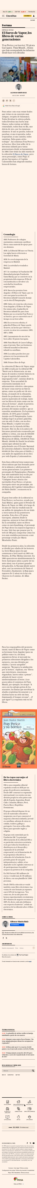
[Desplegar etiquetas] (33, 947)
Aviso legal (16, 1168)
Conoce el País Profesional (18, 1127)
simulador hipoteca (18, 1104)
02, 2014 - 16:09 (18, 95)
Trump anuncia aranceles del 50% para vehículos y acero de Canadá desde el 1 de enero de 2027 (18, 1055)
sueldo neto (29, 1104)
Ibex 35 (5, 11)
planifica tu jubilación (7, 1112)
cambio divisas (18, 1111)
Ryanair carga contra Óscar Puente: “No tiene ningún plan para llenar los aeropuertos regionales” (18, 1041)
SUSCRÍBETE (27, 16)
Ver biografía (15, 924)
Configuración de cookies (8, 1170)
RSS (13, 1172)
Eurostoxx (11, 1075)
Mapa (9, 1172)
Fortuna (7, 25)
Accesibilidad (30, 1170)
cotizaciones (7, 1119)
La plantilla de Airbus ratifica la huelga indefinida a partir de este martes (17, 1034)
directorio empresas (29, 1111)
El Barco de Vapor (21, 154)
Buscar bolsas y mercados (11, 1065)
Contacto (10, 1168)
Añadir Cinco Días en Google (12, 105)
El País (32, 20)
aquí (30, 961)
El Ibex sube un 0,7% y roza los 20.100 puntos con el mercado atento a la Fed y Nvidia (18, 1048)
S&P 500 (17, 11)
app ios (18, 1119)
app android (29, 1119)
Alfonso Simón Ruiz (18, 93)
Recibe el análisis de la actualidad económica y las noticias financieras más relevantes (18, 933)
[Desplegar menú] (3, 16)
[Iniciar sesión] (33, 16)
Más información (6, 957)
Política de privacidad (21, 1170)
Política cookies (24, 1168)
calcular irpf (7, 1104)
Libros (21, 948)
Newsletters (17, 1172)
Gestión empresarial (8, 948)
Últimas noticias (8, 1029)
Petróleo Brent (32, 11)
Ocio (16, 948)
